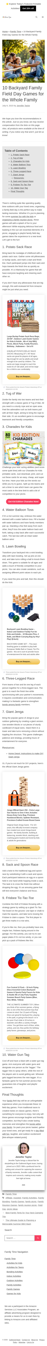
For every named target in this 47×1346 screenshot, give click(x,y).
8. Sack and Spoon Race (22, 181)
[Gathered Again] (6, 17)
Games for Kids (14, 1293)
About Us (34, 1340)
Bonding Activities (15, 1272)
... (23, 1183)
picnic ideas (12, 1209)
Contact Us (26, 1340)
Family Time (15, 31)
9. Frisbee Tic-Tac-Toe (21, 184)
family (10, 1101)
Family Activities (29, 1198)
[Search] (38, 1238)
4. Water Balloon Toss (21, 164)
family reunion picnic (27, 1205)
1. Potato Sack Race (20, 155)
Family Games (17, 1201)
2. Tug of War (17, 158)
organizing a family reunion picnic (17, 220)
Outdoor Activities (15, 1280)
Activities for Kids (14, 1263)
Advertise (22, 1342)
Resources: (19, 178)
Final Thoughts (17, 191)
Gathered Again (14, 1340)
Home (5, 31)
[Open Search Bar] (36, 17)
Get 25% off (28, 8)
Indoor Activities (14, 1276)
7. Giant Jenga (17, 175)
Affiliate (9, 1198)
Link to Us (30, 1342)
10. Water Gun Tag (19, 188)
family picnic (31, 1201)
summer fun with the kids (22, 216)
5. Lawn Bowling (18, 168)
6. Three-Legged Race (21, 171)
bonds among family (11, 704)
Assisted (17, 1198)
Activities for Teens (15, 1267)
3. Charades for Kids (20, 161)
